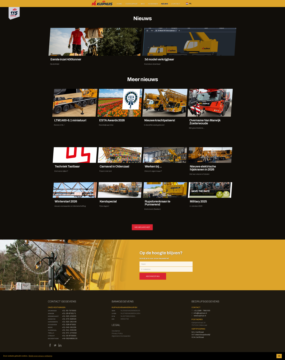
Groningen (52, 311)
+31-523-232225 (69, 316)
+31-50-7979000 (69, 311)
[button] (131, 3)
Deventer (51, 319)
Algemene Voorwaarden (121, 336)
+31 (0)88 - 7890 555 (202, 311)
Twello (51, 333)
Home (119, 4)
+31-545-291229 (69, 327)
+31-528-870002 (69, 324)
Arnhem (51, 313)
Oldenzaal (52, 330)
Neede (50, 327)
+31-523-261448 (69, 322)
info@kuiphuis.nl (200, 313)
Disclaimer (116, 331)
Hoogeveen (52, 324)
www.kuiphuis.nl (200, 316)
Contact (175, 4)
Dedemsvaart (53, 316)
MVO (143, 4)
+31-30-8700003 (69, 336)
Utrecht (51, 336)
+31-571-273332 (69, 333)
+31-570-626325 (69, 319)
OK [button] (279, 356)
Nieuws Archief (142, 227)
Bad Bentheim (53, 338)
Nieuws (164, 4)
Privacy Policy (117, 333)
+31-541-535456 (69, 330)
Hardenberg (53, 322)
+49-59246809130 (69, 338)
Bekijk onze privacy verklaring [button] (40, 356)
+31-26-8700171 (69, 313)
